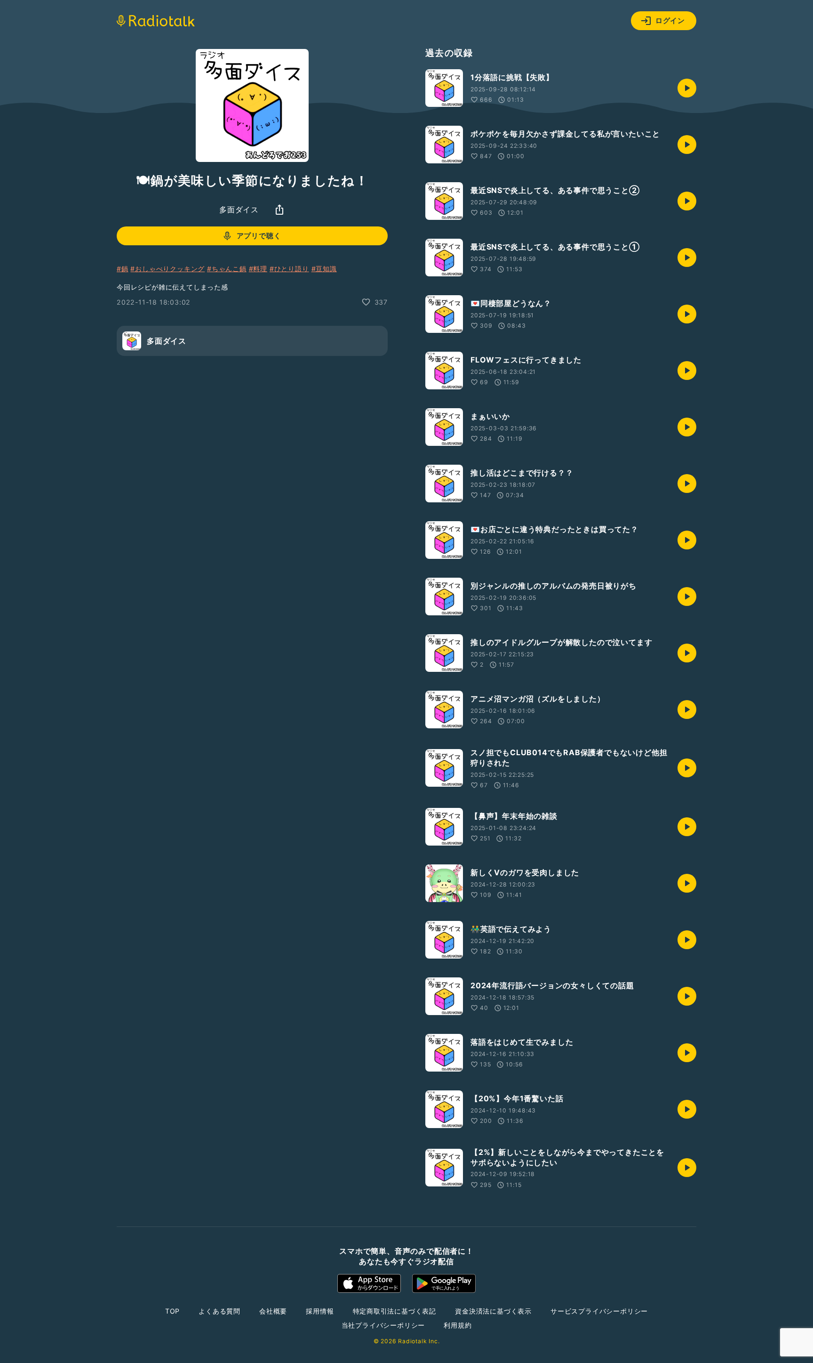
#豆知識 (324, 269)
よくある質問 (219, 1311)
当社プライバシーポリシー (383, 1325)
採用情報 (320, 1311)
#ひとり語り (289, 269)
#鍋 (122, 269)
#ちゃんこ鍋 (227, 269)
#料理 (258, 269)
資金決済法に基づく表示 (493, 1311)
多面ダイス (239, 209)
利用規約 (457, 1325)
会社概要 (273, 1311)
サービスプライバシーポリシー (599, 1311)
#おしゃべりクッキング (167, 269)
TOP (172, 1311)
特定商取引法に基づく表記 (395, 1311)
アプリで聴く (259, 235)
